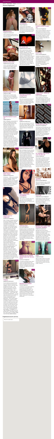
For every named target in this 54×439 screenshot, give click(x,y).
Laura (21, 120)
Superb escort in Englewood (7, 216)
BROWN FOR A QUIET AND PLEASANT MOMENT (43, 226)
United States (9, 3)
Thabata (5, 279)
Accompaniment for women (27, 147)
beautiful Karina (7, 31)
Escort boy (39, 53)
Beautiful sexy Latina (8, 62)
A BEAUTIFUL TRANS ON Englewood (42, 93)
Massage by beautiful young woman (25, 95)
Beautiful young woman (9, 91)
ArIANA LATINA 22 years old (42, 26)
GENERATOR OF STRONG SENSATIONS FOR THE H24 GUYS (27, 257)
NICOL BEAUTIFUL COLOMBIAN (24, 195)
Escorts (4, 3)
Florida (14, 3)
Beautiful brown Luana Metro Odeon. (9, 173)
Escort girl (38, 195)
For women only (24, 47)
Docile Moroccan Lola (41, 124)
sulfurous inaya (24, 225)
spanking (38, 179)
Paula (37, 255)
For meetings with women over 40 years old (42, 154)
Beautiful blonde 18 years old (10, 117)
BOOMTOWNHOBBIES (7, 1)
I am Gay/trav (23, 23)
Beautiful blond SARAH (26, 283)
